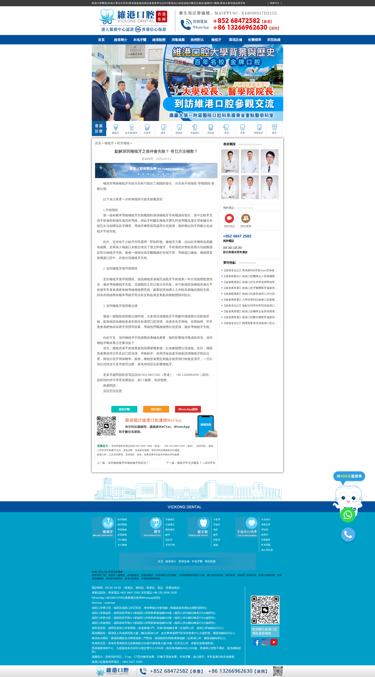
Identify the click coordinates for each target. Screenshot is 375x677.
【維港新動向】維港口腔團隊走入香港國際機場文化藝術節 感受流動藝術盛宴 (270, 276)
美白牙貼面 (267, 550)
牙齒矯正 (170, 519)
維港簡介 (120, 40)
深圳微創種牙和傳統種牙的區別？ (128, 462)
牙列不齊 (170, 545)
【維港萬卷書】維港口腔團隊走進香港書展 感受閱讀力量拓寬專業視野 (265, 311)
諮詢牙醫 (124, 409)
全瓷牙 (216, 519)
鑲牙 (215, 534)
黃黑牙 (264, 534)
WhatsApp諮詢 (188, 409)
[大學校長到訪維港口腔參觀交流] (187, 82)
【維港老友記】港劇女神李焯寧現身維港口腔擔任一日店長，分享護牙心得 (268, 305)
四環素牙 (266, 539)
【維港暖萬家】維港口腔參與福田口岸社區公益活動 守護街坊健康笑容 (265, 293)
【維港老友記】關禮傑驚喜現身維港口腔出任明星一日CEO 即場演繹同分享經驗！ (272, 323)
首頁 (101, 40)
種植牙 (216, 40)
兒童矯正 (170, 524)
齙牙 (167, 534)
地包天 (168, 539)
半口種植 (122, 539)
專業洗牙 (266, 524)
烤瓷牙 (216, 539)
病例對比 (197, 40)
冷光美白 (266, 519)
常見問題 (266, 545)
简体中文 (274, 3)
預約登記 (156, 409)
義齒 (215, 545)
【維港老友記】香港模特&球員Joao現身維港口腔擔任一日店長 (261, 270)
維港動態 (159, 40)
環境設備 (235, 40)
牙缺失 (216, 524)
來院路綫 (273, 40)
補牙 (215, 529)
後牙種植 (122, 524)
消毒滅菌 (178, 40)
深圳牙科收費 (112, 390)
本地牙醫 (139, 40)
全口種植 (122, 545)
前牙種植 (123, 143)
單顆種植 (122, 529)
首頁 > (99, 143)
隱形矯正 (170, 529)
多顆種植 (122, 534)
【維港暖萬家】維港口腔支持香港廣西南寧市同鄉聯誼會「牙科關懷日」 (266, 282)
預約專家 (245, 226)
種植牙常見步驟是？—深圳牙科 (196, 462)
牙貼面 (264, 529)
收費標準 (254, 40)
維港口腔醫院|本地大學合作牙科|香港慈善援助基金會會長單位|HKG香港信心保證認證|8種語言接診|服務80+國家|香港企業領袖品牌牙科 (169, 3)
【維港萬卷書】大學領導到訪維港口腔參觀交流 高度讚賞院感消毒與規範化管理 (271, 299)
